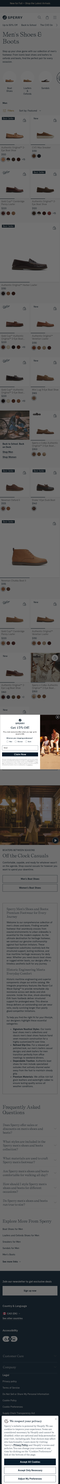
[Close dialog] (57, 717)
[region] (30, 1450)
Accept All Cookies (30, 1462)
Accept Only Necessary (30, 1470)
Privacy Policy (20, 1445)
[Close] (56, 1419)
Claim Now (20, 754)
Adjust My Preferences (30, 1478)
